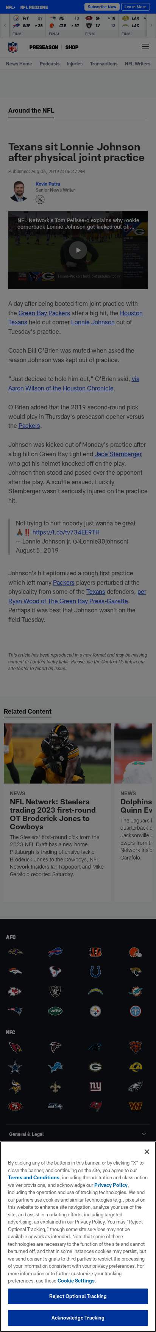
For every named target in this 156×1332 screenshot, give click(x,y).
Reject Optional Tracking (78, 1296)
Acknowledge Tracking (78, 1318)
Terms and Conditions (33, 1177)
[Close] (147, 1151)
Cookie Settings (76, 1281)
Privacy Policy (111, 1185)
